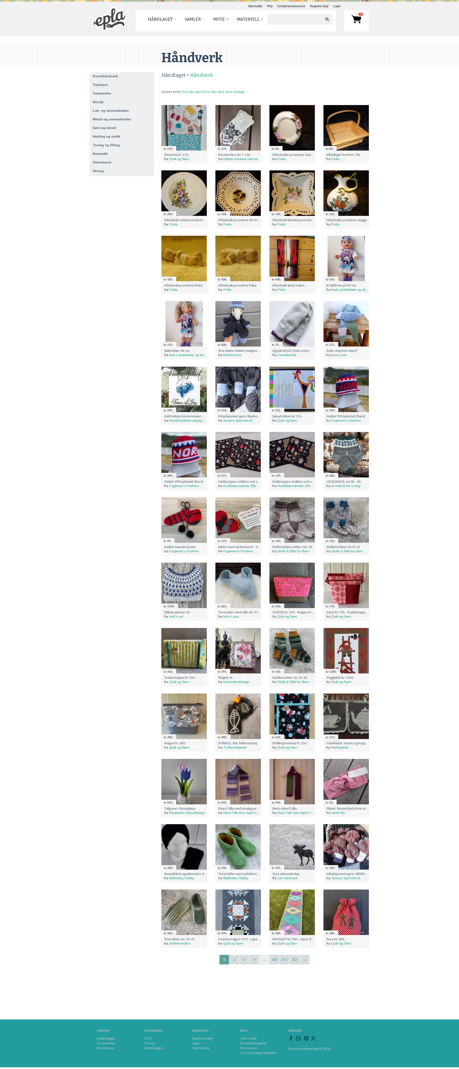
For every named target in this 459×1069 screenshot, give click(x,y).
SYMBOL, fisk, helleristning (237, 743)
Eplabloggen (106, 1038)
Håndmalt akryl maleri (288, 285)
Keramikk (100, 154)
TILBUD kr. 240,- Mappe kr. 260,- (296, 612)
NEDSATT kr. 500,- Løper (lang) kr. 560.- (301, 939)
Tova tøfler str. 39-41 (179, 939)
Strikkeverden (179, 943)
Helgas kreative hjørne (240, 159)
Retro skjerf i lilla (284, 808)
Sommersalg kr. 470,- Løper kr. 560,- (245, 939)
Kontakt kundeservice (291, 6)
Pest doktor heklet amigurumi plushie (245, 351)
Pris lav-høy (191, 92)
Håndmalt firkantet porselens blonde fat (301, 220)
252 (294, 960)
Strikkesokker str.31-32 (343, 547)
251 (284, 960)
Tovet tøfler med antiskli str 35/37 (242, 874)
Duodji (98, 102)
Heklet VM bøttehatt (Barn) (345, 416)
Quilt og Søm (179, 159)
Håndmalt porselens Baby (183, 285)
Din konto (200, 1030)
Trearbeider (102, 93)
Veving (98, 171)
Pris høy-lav (212, 92)
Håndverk (201, 75)
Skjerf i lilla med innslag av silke (241, 808)
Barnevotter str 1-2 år (234, 155)
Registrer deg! (319, 6)
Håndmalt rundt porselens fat (186, 220)
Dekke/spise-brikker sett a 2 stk (241, 481)
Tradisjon (100, 85)
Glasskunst (102, 162)
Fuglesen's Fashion (346, 420)
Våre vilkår (248, 1038)
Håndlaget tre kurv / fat (343, 155)
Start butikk (255, 6)
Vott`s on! (176, 616)
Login (337, 6)
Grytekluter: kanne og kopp (346, 743)
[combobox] (295, 19)
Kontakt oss (105, 1048)
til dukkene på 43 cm (341, 285)
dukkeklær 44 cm (177, 351)
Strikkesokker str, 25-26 (289, 677)
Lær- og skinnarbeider (111, 110)
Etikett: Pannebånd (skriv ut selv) (349, 808)
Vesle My (338, 813)
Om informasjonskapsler (258, 1053)
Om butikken (106, 1043)
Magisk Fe (225, 677)
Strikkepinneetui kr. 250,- (290, 743)
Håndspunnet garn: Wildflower (348, 874)
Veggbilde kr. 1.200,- (340, 677)
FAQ (270, 6)
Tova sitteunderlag (285, 874)
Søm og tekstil (104, 128)
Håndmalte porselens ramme (294, 155)
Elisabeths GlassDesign (187, 813)
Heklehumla (232, 355)
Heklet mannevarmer (180, 547)
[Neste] (304, 959)
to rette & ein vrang (345, 486)
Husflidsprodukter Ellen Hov (244, 486)
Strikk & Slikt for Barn (293, 551)
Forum (149, 1043)
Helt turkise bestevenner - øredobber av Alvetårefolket (205, 416)
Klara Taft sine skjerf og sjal (244, 813)
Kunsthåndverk (105, 76)
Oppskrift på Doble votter (291, 351)
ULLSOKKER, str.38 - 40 (343, 481)
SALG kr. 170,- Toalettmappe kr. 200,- (353, 612)
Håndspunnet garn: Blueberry (240, 416)
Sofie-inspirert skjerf (341, 351)
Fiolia (281, 159)
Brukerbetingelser (253, 1043)
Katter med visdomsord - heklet (241, 547)
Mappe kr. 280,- (175, 743)
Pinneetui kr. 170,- (177, 155)
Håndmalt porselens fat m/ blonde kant (246, 220)
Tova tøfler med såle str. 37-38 (240, 612)
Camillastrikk (286, 355)
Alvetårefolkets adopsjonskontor (193, 420)
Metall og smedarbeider (112, 119)
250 (274, 960)
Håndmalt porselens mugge (346, 220)
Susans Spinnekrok (237, 420)
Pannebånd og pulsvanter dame (187, 874)
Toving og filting (106, 145)
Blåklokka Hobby (181, 878)
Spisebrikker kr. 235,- (287, 416)
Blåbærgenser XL (177, 612)
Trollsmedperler (235, 747)
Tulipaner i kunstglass (180, 808)
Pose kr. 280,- (336, 939)
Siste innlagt (235, 92)
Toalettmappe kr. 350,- (180, 677)
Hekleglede (339, 747)
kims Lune (339, 355)
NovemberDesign (236, 682)
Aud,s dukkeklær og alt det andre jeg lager (363, 289)
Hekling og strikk (106, 136)
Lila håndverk (287, 878)
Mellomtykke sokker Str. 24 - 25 (295, 547)
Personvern (248, 1048)
